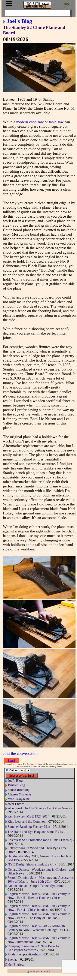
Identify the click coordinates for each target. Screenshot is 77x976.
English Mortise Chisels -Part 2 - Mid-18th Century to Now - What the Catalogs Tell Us (37, 928)
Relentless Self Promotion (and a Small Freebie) (39, 840)
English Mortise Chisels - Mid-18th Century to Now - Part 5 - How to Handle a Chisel (38, 896)
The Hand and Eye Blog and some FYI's (35, 832)
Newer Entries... (16, 804)
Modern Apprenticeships (24, 954)
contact (45, 971)
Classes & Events (19, 794)
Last (11, 760)
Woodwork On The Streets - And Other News (38, 808)
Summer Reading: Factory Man (28, 826)
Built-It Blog (16, 785)
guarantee (33, 971)
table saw (56, 122)
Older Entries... (15, 964)
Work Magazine (19, 799)
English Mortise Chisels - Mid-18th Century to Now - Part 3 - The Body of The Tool (38, 916)
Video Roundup (19, 790)
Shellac (12, 959)
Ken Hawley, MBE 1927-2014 (28, 816)
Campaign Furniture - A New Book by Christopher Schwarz (33, 948)
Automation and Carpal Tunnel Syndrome (35, 886)
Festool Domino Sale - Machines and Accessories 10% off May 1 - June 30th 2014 (40, 879)
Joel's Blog (19, 21)
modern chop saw (30, 122)
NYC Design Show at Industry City (31, 864)
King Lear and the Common (26, 821)
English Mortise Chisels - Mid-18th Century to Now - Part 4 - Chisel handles (38, 908)
